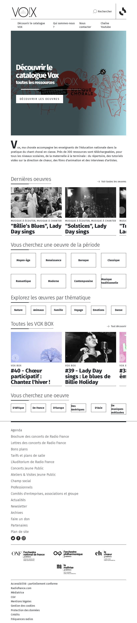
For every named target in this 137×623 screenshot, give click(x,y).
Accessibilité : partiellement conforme (34, 583)
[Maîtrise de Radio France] (68, 568)
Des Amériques (77, 407)
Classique (114, 260)
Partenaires (19, 525)
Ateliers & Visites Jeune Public (33, 475)
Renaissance (53, 260)
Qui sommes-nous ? (64, 25)
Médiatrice (17, 592)
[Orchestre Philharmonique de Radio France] (68, 555)
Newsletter (19, 506)
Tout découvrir (118, 326)
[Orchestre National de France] (28, 555)
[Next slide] (121, 210)
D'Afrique (18, 407)
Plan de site (20, 532)
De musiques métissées (117, 409)
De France (38, 407)
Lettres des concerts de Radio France (38, 443)
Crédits (15, 614)
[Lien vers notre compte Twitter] (13, 538)
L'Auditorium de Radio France (32, 462)
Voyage (78, 310)
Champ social (21, 481)
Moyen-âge (23, 260)
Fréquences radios (22, 619)
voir (36, 211)
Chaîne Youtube (106, 25)
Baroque (83, 260)
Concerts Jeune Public (27, 468)
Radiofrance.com (21, 588)
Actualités (18, 500)
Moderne (53, 281)
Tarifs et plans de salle (28, 456)
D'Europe (58, 407)
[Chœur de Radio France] (108, 555)
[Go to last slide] (15, 210)
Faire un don (20, 519)
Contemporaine (83, 281)
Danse (118, 310)
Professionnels (21, 487)
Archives (17, 513)
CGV (13, 597)
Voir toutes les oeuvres (113, 181)
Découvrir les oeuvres (39, 99)
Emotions (98, 310)
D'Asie (98, 407)
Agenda (16, 430)
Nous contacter (85, 25)
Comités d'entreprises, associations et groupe (44, 494)
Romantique (23, 281)
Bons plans (19, 449)
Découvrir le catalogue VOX (31, 25)
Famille (58, 310)
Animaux (38, 310)
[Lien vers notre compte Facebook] (19, 538)
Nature (18, 310)
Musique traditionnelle (109, 281)
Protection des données (25, 610)
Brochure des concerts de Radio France (40, 436)
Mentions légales (21, 601)
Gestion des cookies (23, 605)
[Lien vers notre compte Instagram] (24, 538)
